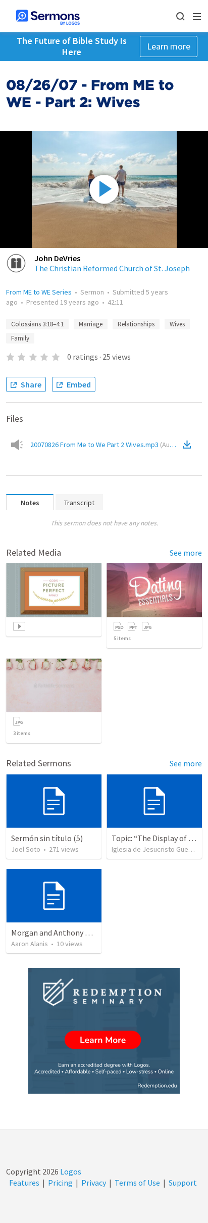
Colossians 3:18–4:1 (37, 324)
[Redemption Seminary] (104, 1031)
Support (183, 1183)
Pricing (60, 1183)
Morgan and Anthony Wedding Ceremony (81, 932)
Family (20, 338)
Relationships (136, 324)
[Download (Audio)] (189, 444)
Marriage (90, 324)
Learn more (168, 46)
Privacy (93, 1183)
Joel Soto (25, 849)
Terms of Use (137, 1183)
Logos (70, 1171)
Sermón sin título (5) (47, 838)
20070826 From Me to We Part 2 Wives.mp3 (105, 444)
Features (24, 1183)
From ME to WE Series (39, 292)
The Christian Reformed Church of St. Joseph (112, 268)
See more (186, 553)
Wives (177, 324)
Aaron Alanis (29, 943)
